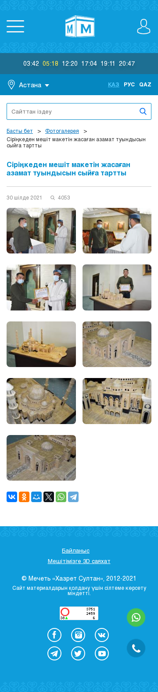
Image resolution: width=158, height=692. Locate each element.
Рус (129, 84)
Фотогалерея (62, 131)
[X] (48, 497)
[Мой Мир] (36, 497)
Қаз (113, 84)
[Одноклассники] (24, 497)
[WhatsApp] (61, 497)
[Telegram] (73, 497)
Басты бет (20, 131)
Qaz (145, 84)
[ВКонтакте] (12, 497)
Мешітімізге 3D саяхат (79, 560)
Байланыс (76, 550)
